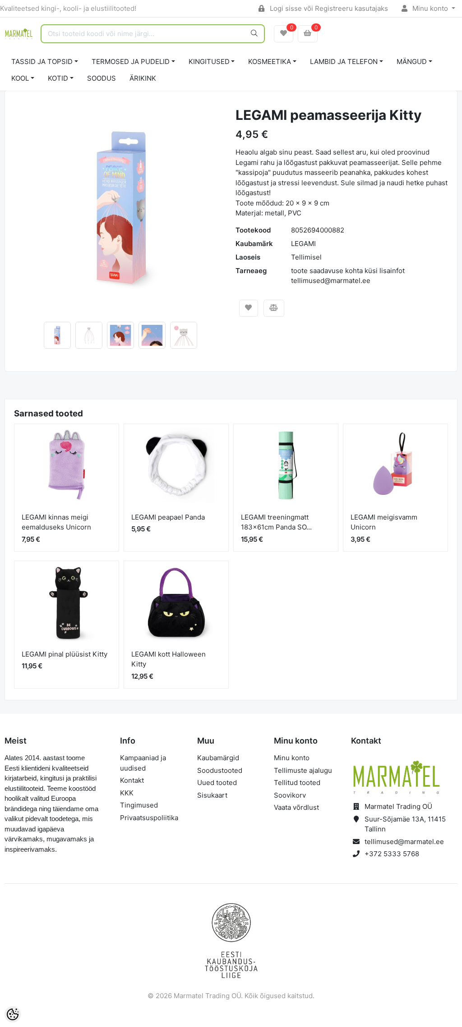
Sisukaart (212, 795)
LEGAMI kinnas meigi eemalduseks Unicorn (56, 522)
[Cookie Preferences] (13, 1014)
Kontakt (132, 780)
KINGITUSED (209, 61)
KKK (127, 793)
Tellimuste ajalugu (303, 770)
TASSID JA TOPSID (42, 61)
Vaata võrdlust (296, 807)
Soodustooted (219, 770)
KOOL (20, 78)
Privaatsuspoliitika (149, 817)
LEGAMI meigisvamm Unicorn (384, 522)
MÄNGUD (412, 61)
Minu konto (430, 8)
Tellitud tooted (297, 782)
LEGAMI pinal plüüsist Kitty (64, 654)
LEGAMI (303, 243)
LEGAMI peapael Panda (168, 517)
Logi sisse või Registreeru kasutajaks (328, 8)
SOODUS (101, 78)
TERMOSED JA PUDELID (131, 61)
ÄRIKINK (142, 78)
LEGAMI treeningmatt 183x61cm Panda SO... (276, 522)
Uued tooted (217, 782)
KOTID (58, 78)
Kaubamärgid (218, 757)
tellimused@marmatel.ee (404, 841)
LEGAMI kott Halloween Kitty (168, 659)
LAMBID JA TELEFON (344, 61)
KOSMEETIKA (269, 61)
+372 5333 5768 (392, 853)
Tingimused (139, 805)
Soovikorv (290, 795)
